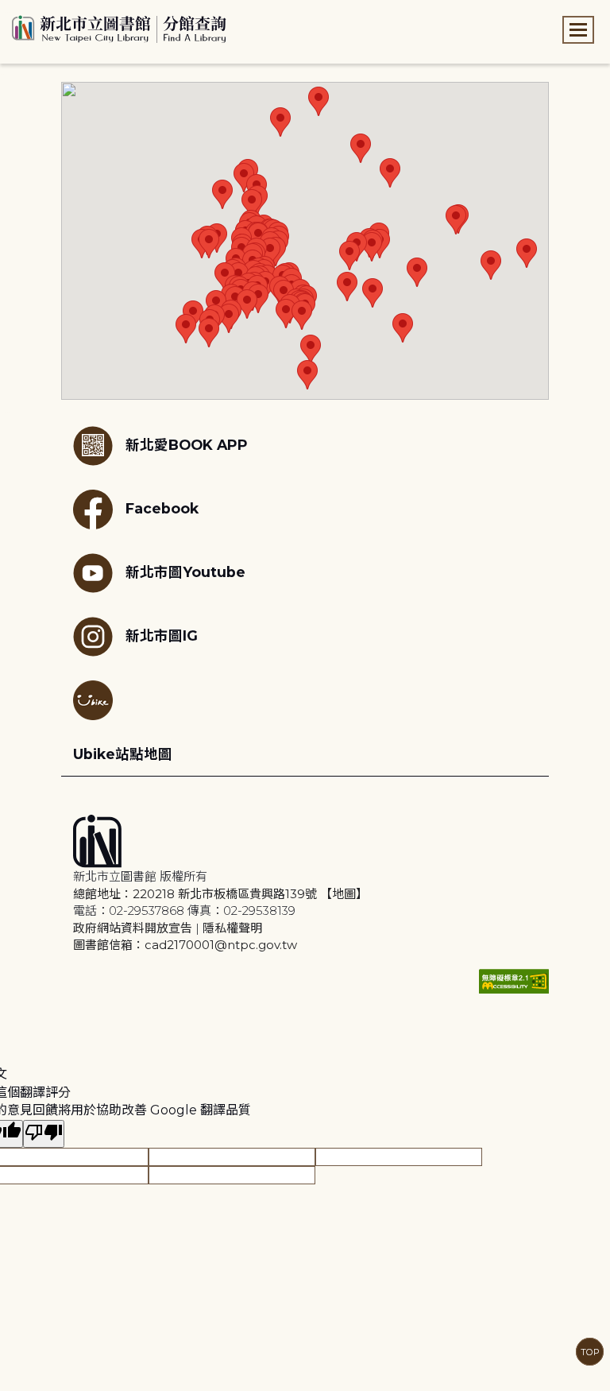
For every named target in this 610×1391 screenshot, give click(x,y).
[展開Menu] (578, 30)
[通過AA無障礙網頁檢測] (514, 981)
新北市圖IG (161, 635)
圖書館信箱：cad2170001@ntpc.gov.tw (185, 944)
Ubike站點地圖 (122, 754)
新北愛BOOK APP (186, 444)
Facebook (162, 508)
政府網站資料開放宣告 (132, 928)
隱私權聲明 (232, 928)
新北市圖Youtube (185, 572)
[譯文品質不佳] (43, 1134)
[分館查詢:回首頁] (119, 27)
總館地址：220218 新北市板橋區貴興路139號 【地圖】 (220, 893)
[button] (222, 194)
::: (7, 11)
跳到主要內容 (39, 11)
